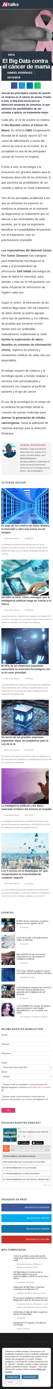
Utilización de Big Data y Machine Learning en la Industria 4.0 (28, 1288)
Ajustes (10, 1382)
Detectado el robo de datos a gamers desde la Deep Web (30, 1313)
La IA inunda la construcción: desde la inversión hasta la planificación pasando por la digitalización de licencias (34, 990)
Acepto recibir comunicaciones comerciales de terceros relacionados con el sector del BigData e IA (24, 1097)
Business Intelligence (34, 1264)
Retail (35, 1267)
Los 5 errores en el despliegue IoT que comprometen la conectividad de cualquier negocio (24, 874)
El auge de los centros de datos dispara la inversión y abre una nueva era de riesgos (25, 529)
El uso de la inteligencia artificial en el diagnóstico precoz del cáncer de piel (30, 1299)
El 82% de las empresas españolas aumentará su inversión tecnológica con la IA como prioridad (25, 669)
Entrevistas (30, 1282)
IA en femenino (25, 1017)
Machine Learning (35, 1307)
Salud (45, 1307)
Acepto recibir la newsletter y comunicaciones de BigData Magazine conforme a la (25, 1085)
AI (20, 927)
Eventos (25, 927)
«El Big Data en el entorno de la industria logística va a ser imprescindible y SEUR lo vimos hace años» (30, 1275)
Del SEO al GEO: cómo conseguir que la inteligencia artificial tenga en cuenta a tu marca (26, 600)
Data (11, 54)
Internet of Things (39, 1293)
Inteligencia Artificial (39, 1017)
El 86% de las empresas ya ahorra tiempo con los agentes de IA (32, 922)
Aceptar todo (13, 1377)
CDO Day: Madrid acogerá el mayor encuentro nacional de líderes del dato (34, 972)
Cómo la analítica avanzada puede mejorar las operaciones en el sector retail (30, 1258)
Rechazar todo (30, 1377)
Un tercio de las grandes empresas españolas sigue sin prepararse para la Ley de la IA (24, 740)
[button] (50, 4)
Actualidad (24, 977)
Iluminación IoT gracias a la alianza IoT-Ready (29, 1323)
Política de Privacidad (40, 1087)
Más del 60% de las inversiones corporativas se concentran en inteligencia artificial (31, 956)
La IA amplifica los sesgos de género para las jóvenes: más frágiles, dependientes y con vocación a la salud (33, 1009)
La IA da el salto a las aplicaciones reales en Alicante (32, 938)
